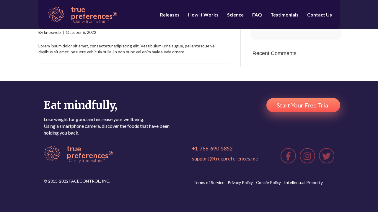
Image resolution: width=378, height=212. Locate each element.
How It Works (203, 14)
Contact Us (319, 14)
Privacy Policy (240, 182)
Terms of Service (208, 182)
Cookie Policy (268, 182)
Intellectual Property (303, 182)
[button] (303, 105)
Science (235, 14)
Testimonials (285, 14)
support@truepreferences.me (225, 158)
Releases (170, 14)
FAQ (257, 14)
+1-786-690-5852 (212, 148)
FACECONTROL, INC (89, 180)
